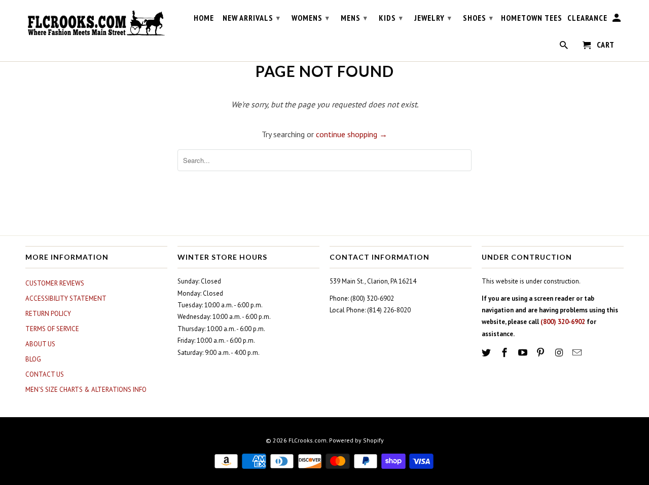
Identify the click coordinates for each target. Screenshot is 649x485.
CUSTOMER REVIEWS (54, 283)
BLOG (33, 359)
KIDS (391, 18)
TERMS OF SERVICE (52, 329)
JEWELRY (433, 18)
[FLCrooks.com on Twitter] (487, 352)
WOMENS (311, 18)
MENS (354, 18)
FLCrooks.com (308, 440)
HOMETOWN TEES (531, 18)
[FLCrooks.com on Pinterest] (541, 352)
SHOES (478, 18)
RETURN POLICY (48, 313)
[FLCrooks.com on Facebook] (505, 352)
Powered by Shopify (356, 440)
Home (204, 18)
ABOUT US (40, 344)
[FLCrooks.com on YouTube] (523, 352)
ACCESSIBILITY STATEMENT (65, 298)
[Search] (564, 47)
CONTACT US (44, 374)
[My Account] (617, 19)
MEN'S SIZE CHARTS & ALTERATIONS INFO (86, 389)
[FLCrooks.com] (96, 23)
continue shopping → (351, 134)
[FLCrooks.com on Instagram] (559, 352)
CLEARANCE (587, 18)
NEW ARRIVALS (251, 18)
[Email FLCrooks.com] (578, 352)
